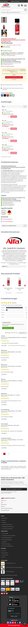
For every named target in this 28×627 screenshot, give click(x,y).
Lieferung (4, 522)
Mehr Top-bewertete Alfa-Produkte (9, 575)
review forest (17, 613)
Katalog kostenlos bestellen (8, 526)
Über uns (4, 550)
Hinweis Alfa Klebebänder (7, 546)
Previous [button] (3, 285)
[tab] (14, 106)
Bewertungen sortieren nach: (11, 332)
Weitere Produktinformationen (7, 66)
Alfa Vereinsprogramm (7, 537)
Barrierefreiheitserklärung (6, 508)
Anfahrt (3, 557)
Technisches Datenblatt (8, 221)
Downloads (4, 541)
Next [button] (24, 285)
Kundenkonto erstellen (7, 524)
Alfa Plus (4, 518)
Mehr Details (12, 55)
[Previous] (4, 35)
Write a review (14, 616)
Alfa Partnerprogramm (7, 539)
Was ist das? (16, 597)
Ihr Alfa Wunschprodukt (7, 528)
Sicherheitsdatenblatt (7, 219)
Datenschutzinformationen (6, 492)
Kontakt (3, 520)
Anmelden (14, 79)
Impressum (3, 500)
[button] (2, 95)
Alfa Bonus (4, 533)
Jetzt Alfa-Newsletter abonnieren (15, 489)
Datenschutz (3, 504)
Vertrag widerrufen (5, 510)
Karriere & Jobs (5, 555)
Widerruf (3, 506)
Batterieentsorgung (6, 544)
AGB (2, 502)
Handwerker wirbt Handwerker (8, 535)
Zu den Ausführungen (15, 625)
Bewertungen (5, 552)
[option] (8, 285)
